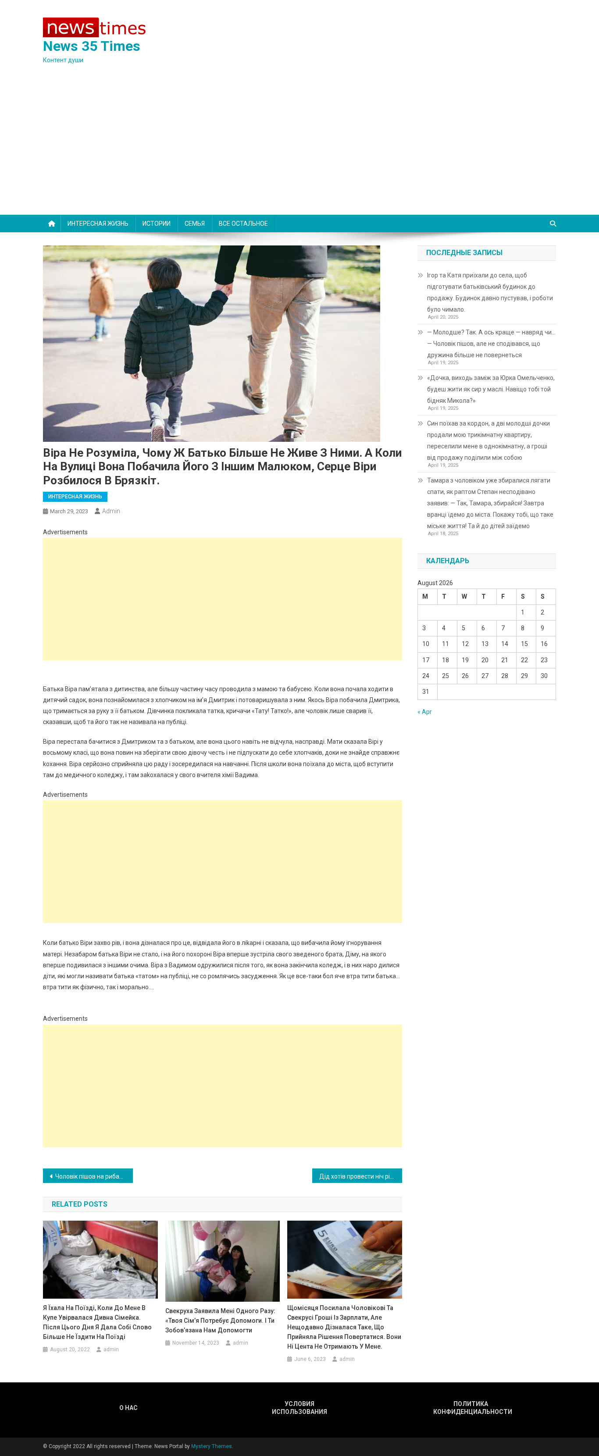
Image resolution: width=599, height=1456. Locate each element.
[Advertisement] (299, 149)
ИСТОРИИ (157, 223)
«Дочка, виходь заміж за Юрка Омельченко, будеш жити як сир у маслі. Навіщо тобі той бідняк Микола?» (491, 389)
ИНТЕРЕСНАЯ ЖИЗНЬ (98, 223)
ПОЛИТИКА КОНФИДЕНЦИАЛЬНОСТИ (470, 1407)
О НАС (128, 1407)
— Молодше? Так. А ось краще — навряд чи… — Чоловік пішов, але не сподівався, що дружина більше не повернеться (491, 344)
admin (111, 511)
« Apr (424, 711)
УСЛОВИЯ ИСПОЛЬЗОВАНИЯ (299, 1407)
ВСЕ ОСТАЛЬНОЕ (243, 223)
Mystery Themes (211, 1446)
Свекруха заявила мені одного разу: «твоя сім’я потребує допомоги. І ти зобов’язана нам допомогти (220, 1320)
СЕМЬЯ (195, 223)
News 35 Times (91, 46)
